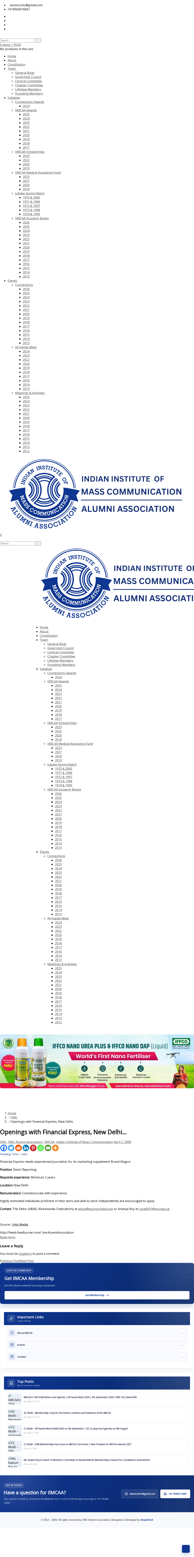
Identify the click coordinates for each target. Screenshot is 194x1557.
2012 (26, 451)
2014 (26, 272)
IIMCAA (49, 1142)
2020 (26, 135)
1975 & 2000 (31, 197)
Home (12, 56)
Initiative (14, 98)
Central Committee (28, 81)
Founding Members (29, 93)
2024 (26, 106)
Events (12, 281)
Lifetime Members (28, 89)
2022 (26, 127)
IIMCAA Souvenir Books (32, 218)
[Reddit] (18, 1148)
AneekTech (147, 1519)
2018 (26, 143)
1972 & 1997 (31, 206)
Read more (7, 1237)
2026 (26, 222)
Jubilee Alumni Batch (29, 193)
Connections (24, 285)
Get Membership (44, 1029)
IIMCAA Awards (26, 110)
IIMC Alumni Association (25, 1142)
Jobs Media (20, 1224)
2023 (26, 123)
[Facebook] (3, 1148)
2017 (26, 148)
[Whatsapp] (40, 1148)
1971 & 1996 (31, 202)
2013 (26, 276)
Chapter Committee (29, 85)
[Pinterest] (33, 1148)
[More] (55, 1148)
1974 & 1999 (31, 214)
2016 (26, 264)
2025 (26, 114)
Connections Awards (29, 102)
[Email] (48, 1148)
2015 (26, 268)
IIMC (14, 1117)
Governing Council (28, 77)
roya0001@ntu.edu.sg (154, 1209)
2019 (26, 139)
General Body (24, 73)
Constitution (16, 64)
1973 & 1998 (31, 210)
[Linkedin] (26, 1148)
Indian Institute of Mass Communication (84, 1142)
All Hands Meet (26, 347)
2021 (26, 131)
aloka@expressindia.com (95, 1209)
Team (12, 69)
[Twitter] (11, 1148)
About (12, 60)
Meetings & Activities (30, 393)
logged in (25, 1254)
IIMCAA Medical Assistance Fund (38, 172)
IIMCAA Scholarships (30, 152)
